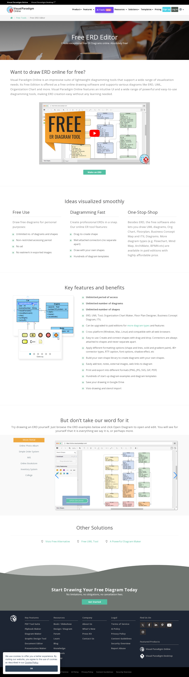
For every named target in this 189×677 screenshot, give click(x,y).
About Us (87, 624)
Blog (56, 643)
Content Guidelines (121, 638)
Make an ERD (94, 172)
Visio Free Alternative (57, 541)
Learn (57, 638)
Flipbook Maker (33, 628)
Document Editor (34, 643)
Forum (57, 633)
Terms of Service (120, 624)
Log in (175, 9)
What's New (88, 628)
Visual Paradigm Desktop (42, 2)
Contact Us (88, 638)
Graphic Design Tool (35, 638)
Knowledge (59, 648)
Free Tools (21, 17)
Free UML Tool (89, 541)
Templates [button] (146, 9)
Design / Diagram (63, 628)
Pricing (158, 9)
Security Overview (120, 643)
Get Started (94, 602)
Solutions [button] (133, 9)
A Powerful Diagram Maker (125, 541)
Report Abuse (118, 648)
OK (31, 668)
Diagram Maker (33, 633)
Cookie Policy (31, 662)
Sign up (166, 9)
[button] (89, 9)
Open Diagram (76, 501)
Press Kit (87, 633)
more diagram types (138, 325)
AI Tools (103, 9)
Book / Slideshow (63, 624)
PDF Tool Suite (32, 624)
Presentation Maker (35, 648)
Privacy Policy (118, 633)
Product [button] (76, 9)
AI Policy (115, 628)
